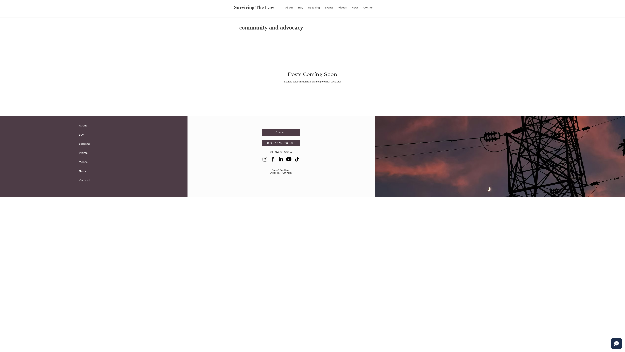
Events (83, 153)
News (82, 171)
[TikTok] (297, 159)
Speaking (84, 144)
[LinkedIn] (281, 159)
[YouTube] (289, 159)
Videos (83, 162)
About (83, 125)
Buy (81, 135)
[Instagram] (265, 159)
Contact (84, 180)
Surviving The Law (254, 7)
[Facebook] (273, 159)
